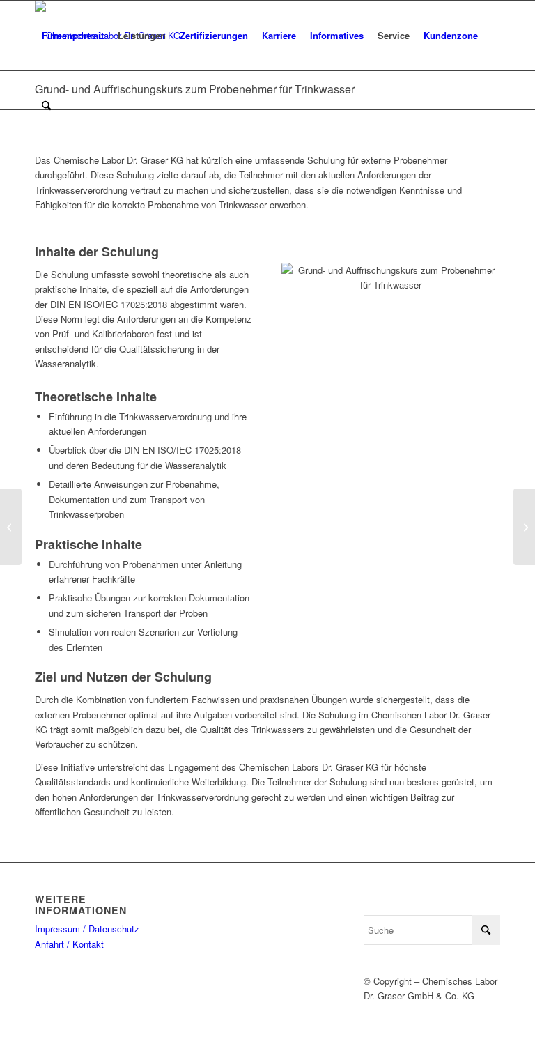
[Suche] (46, 105)
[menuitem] (73, 35)
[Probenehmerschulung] (11, 527)
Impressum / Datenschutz (87, 928)
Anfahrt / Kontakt (69, 944)
